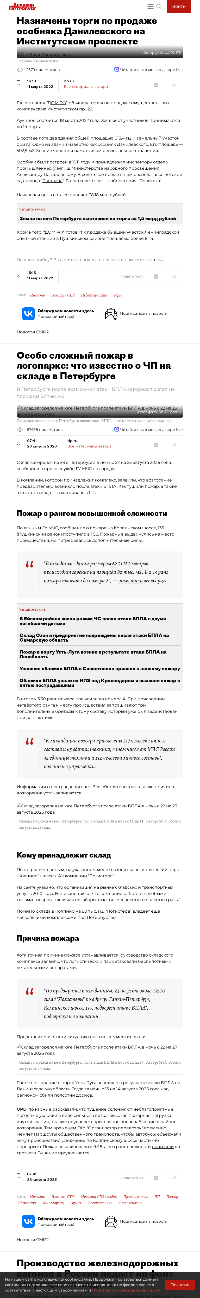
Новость (37, 295)
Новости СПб (62, 295)
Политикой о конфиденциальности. (126, 1290)
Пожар (172, 1197)
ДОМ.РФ (57, 102)
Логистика (27, 1203)
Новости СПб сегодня (99, 1197)
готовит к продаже (86, 232)
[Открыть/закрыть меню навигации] (150, 6)
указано (45, 887)
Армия (76, 1203)
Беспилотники (100, 1203)
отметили (130, 580)
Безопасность (130, 1203)
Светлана (52, 180)
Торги (118, 295)
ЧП (157, 1197)
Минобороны (53, 1203)
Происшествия (135, 1197)
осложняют (120, 1109)
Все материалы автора (86, 86)
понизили (163, 1146)
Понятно (180, 1284)
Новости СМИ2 (33, 332)
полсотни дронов (73, 1095)
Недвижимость (94, 295)
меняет (25, 1134)
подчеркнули (58, 1016)
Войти (179, 6)
